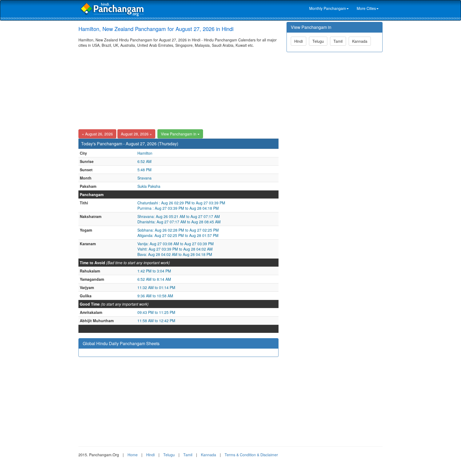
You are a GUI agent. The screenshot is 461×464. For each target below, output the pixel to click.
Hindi (298, 41)
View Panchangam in (179, 134)
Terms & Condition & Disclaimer (251, 454)
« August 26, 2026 (97, 134)
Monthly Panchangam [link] (327, 8)
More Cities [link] (366, 8)
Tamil (338, 41)
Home (133, 454)
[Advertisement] (178, 87)
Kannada (359, 41)
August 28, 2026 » (136, 134)
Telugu (318, 41)
